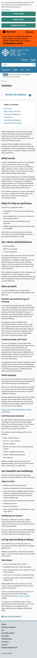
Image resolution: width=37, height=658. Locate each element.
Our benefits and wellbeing (12, 120)
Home (4, 81)
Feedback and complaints (8, 627)
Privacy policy (5, 636)
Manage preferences (18, 25)
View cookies (5, 10)
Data (22, 69)
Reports (15, 69)
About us (3, 624)
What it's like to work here (12, 111)
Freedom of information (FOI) (9, 647)
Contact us (4, 644)
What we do (7, 108)
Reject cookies (18, 19)
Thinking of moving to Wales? (20, 596)
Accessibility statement (7, 633)
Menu (28, 69)
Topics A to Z (6, 69)
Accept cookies (18, 13)
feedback (26, 74)
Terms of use (5, 641)
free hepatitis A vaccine (13, 43)
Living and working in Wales (13, 123)
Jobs (2, 630)
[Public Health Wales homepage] (15, 53)
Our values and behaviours (12, 114)
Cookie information (6, 638)
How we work (8, 117)
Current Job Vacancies (15, 94)
